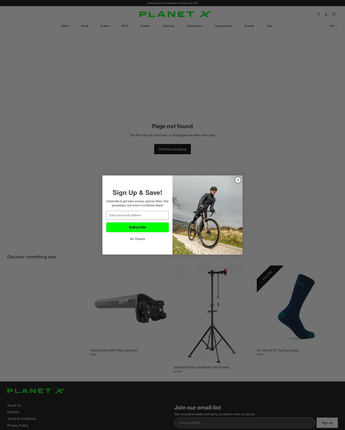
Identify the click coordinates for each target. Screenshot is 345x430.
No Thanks (137, 239)
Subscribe (137, 227)
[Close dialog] (238, 180)
